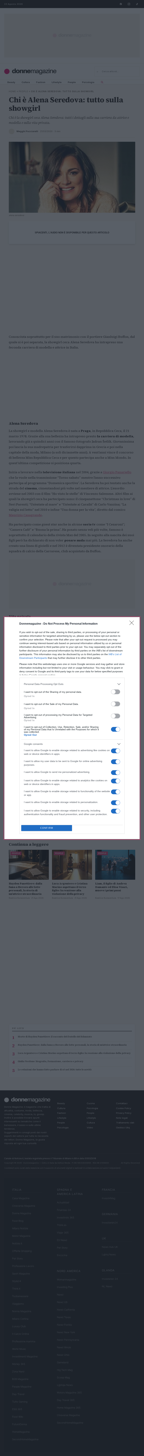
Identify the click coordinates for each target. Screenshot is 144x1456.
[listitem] (72, 684)
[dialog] (72, 728)
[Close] (132, 624)
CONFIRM (46, 828)
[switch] (115, 691)
